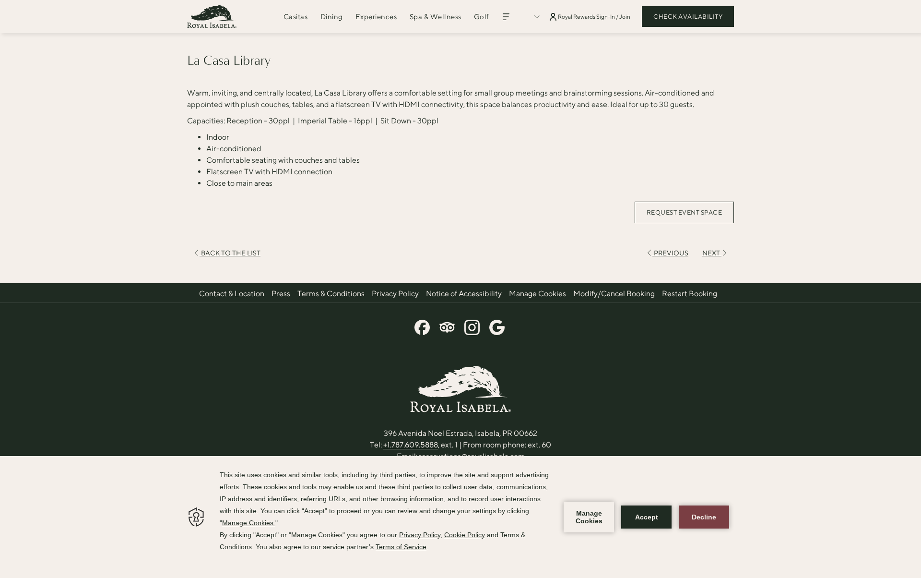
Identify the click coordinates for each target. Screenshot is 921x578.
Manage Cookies (537, 293)
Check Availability (687, 16)
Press (281, 293)
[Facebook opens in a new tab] (422, 325)
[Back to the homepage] (211, 16)
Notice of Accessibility (464, 293)
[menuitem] (295, 16)
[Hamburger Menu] (506, 16)
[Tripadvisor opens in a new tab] (447, 325)
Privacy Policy (395, 293)
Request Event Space (684, 212)
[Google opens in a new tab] (497, 325)
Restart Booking (689, 293)
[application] (460, 517)
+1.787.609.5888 (410, 444)
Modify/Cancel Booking (614, 293)
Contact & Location (231, 293)
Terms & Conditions (331, 293)
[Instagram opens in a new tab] (472, 325)
